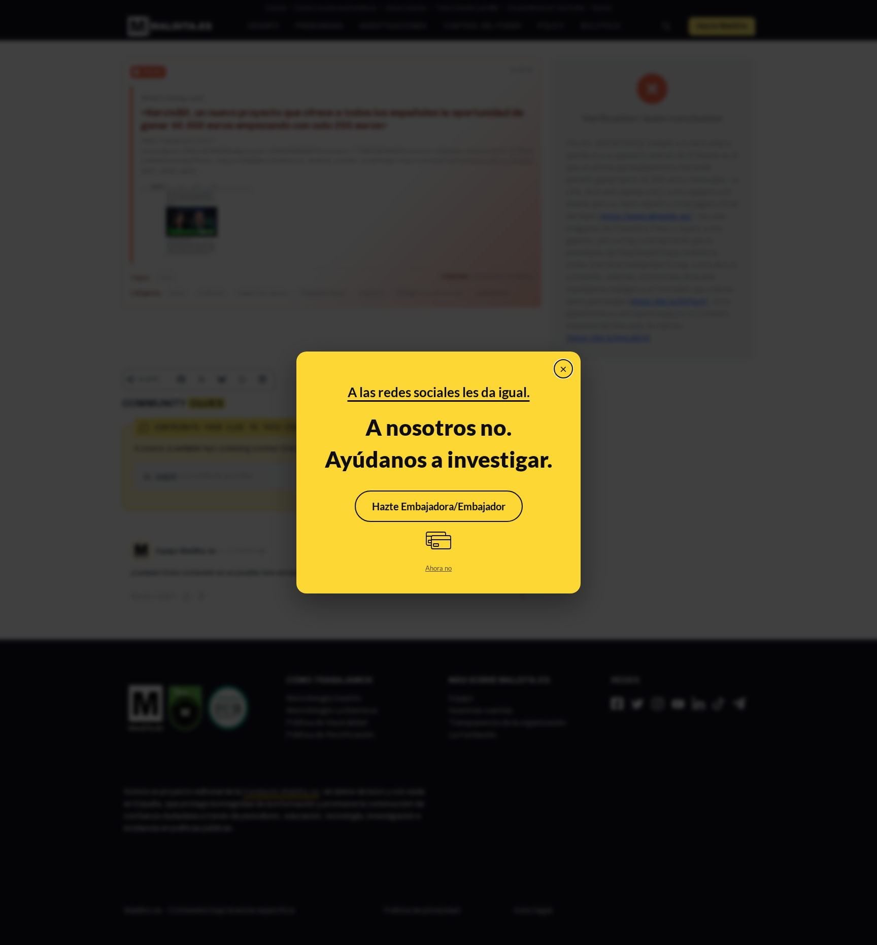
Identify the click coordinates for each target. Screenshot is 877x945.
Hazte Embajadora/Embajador (438, 506)
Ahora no (438, 568)
